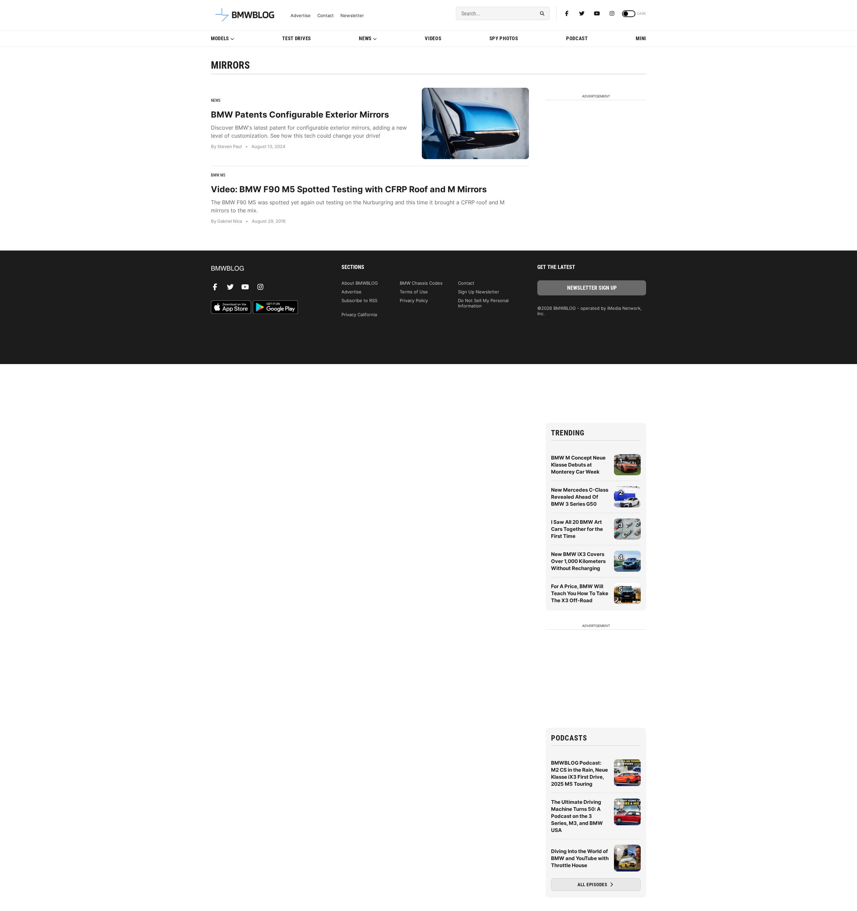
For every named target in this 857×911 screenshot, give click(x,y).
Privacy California (359, 314)
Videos (433, 39)
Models (220, 39)
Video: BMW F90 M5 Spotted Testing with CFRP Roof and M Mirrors (349, 189)
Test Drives (296, 39)
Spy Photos (503, 39)
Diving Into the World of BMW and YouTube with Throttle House (580, 858)
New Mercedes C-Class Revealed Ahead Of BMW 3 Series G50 (579, 497)
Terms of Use (414, 291)
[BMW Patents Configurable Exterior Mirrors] (475, 123)
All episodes (593, 884)
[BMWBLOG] (265, 269)
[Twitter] (581, 13)
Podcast (577, 39)
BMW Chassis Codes (421, 283)
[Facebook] (566, 13)
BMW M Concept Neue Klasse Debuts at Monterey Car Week (578, 464)
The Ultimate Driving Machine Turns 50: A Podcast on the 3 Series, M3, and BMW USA (577, 816)
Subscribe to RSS (359, 300)
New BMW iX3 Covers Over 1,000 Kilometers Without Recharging (578, 561)
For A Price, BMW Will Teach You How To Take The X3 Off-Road (579, 593)
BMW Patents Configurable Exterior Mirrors (300, 115)
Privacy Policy (414, 300)
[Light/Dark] (628, 13)
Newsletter (352, 15)
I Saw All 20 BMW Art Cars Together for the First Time (577, 529)
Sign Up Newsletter (478, 291)
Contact (325, 15)
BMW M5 (218, 175)
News (365, 39)
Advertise (301, 15)
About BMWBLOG (359, 283)
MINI (641, 39)
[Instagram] (612, 13)
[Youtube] (597, 13)
